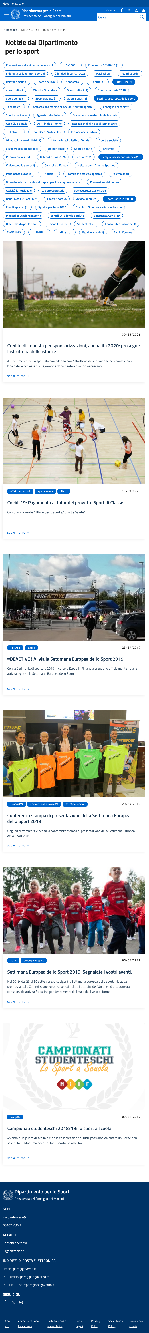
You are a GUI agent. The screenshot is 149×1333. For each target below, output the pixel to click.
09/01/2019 (131, 1117)
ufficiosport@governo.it (19, 1268)
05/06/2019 (131, 960)
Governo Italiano (13, 3)
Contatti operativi (15, 1242)
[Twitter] (127, 9)
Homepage (10, 29)
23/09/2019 (131, 647)
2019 (13, 960)
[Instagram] (134, 9)
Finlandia (15, 648)
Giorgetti (15, 1117)
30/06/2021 (131, 334)
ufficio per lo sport (20, 491)
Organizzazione (13, 1250)
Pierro (64, 491)
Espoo (31, 648)
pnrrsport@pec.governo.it (36, 1284)
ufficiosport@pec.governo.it (29, 1276)
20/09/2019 (131, 804)
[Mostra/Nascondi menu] (6, 14)
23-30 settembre (75, 804)
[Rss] (142, 9)
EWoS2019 (16, 804)
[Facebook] (120, 9)
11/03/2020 (131, 491)
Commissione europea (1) (44, 804)
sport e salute (45, 491)
